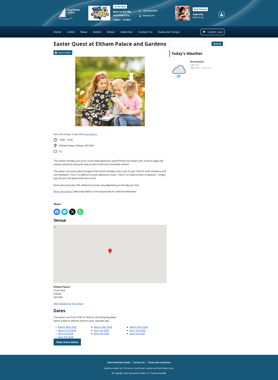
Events (97, 32)
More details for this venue (68, 303)
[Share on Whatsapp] (80, 212)
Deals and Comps (169, 32)
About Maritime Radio (118, 362)
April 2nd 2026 (137, 330)
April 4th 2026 (101, 333)
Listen (71, 32)
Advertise (126, 32)
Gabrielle (198, 14)
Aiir (164, 373)
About (111, 32)
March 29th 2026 (103, 327)
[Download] (221, 15)
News (83, 32)
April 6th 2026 (65, 337)
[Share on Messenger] (64, 212)
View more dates (67, 342)
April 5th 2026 (137, 333)
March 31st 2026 (67, 330)
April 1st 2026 (101, 330)
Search (217, 43)
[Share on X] (72, 212)
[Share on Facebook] (57, 212)
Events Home (64, 52)
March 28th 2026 (67, 327)
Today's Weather (187, 53)
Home (57, 32)
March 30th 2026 (139, 327)
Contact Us (145, 32)
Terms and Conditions (159, 362)
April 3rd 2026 (65, 333)
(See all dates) (90, 134)
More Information (63, 191)
